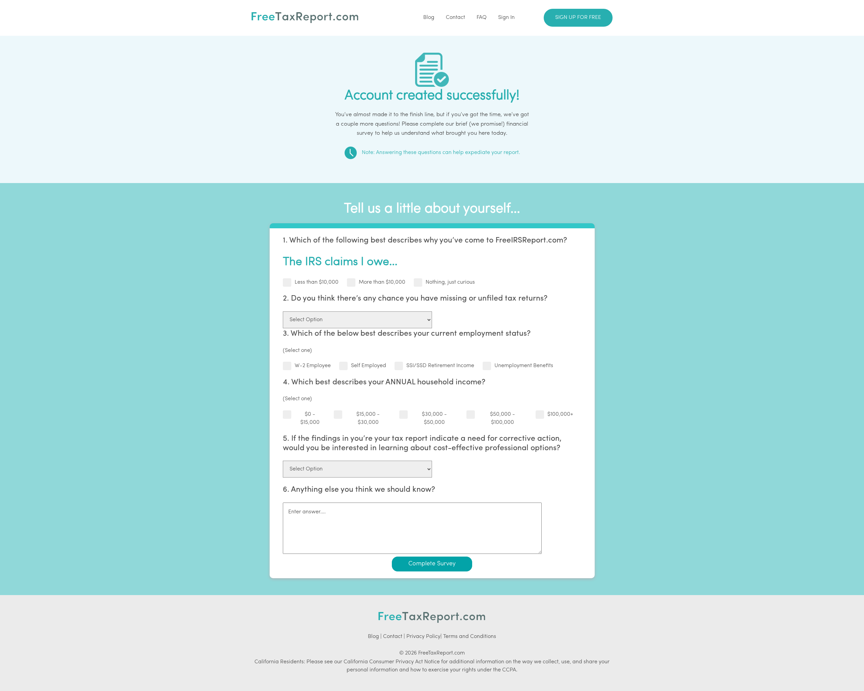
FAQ (482, 17)
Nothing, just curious (450, 282)
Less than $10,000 (317, 282)
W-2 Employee (313, 365)
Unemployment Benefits (523, 365)
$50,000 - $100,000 (502, 418)
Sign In (506, 17)
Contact (455, 17)
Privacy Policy (423, 636)
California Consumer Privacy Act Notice (392, 662)
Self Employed (368, 365)
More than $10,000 (382, 282)
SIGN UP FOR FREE (578, 17)
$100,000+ (560, 414)
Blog (428, 17)
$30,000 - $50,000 (434, 418)
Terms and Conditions (469, 636)
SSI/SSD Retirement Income (440, 365)
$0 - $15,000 (310, 418)
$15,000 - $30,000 (368, 418)
